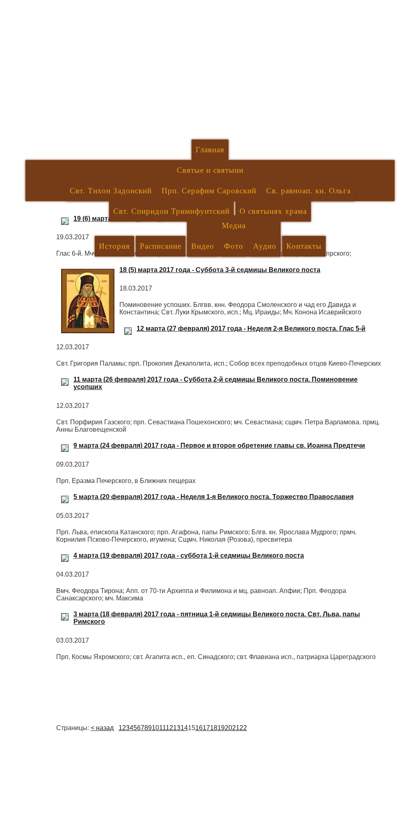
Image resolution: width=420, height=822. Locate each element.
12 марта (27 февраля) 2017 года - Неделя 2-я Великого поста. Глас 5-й (251, 328)
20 (228, 727)
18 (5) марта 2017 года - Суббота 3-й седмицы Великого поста (219, 269)
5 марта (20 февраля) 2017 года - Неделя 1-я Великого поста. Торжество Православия (213, 496)
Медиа (234, 225)
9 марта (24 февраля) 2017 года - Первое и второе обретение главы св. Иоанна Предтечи (219, 445)
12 (169, 727)
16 (199, 727)
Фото (233, 246)
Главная (210, 149)
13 (176, 727)
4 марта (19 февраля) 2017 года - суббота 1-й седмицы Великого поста (188, 555)
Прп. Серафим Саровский (209, 190)
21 (236, 727)
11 (162, 727)
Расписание (160, 246)
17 (206, 727)
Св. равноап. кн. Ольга (308, 190)
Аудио (264, 246)
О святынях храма (273, 211)
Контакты (304, 246)
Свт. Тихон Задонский (111, 190)
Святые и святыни (210, 170)
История (114, 246)
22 (243, 727)
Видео (202, 246)
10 (155, 727)
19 (221, 727)
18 (213, 727)
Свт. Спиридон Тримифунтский (171, 211)
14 (184, 727)
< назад (102, 727)
